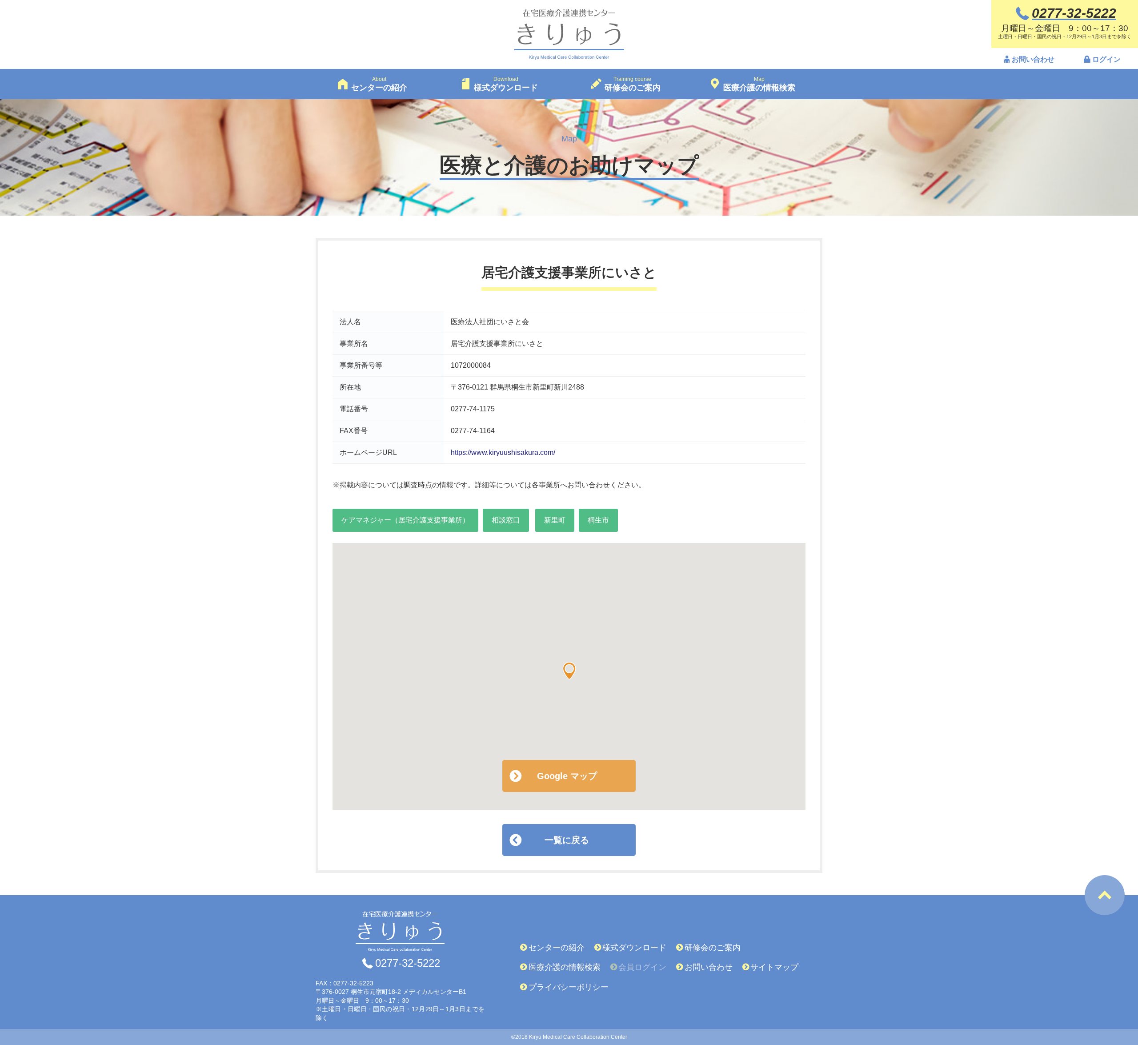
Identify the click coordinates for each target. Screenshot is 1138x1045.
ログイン (1106, 59)
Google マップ (567, 776)
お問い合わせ (1033, 59)
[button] (569, 671)
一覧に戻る (567, 840)
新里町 (554, 520)
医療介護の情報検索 (565, 967)
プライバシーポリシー (569, 987)
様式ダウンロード (634, 947)
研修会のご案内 (713, 947)
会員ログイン (642, 967)
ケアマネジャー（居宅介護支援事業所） (405, 520)
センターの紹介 (557, 947)
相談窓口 (506, 520)
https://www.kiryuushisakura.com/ (503, 452)
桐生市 (598, 520)
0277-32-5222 (407, 963)
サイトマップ (774, 967)
